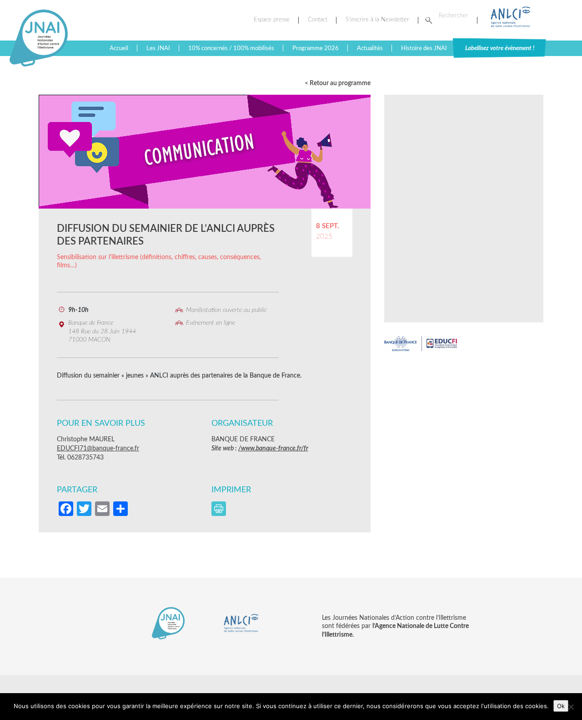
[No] (570, 706)
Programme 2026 (315, 48)
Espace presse (272, 20)
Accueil (119, 48)
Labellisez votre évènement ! (499, 48)
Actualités (370, 48)
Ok (561, 706)
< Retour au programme (338, 83)
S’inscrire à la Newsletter (377, 20)
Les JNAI (158, 48)
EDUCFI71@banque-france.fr (98, 448)
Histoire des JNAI (424, 48)
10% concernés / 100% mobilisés (231, 48)
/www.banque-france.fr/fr (273, 448)
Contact (317, 20)
